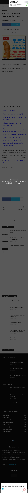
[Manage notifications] (24, 489)
